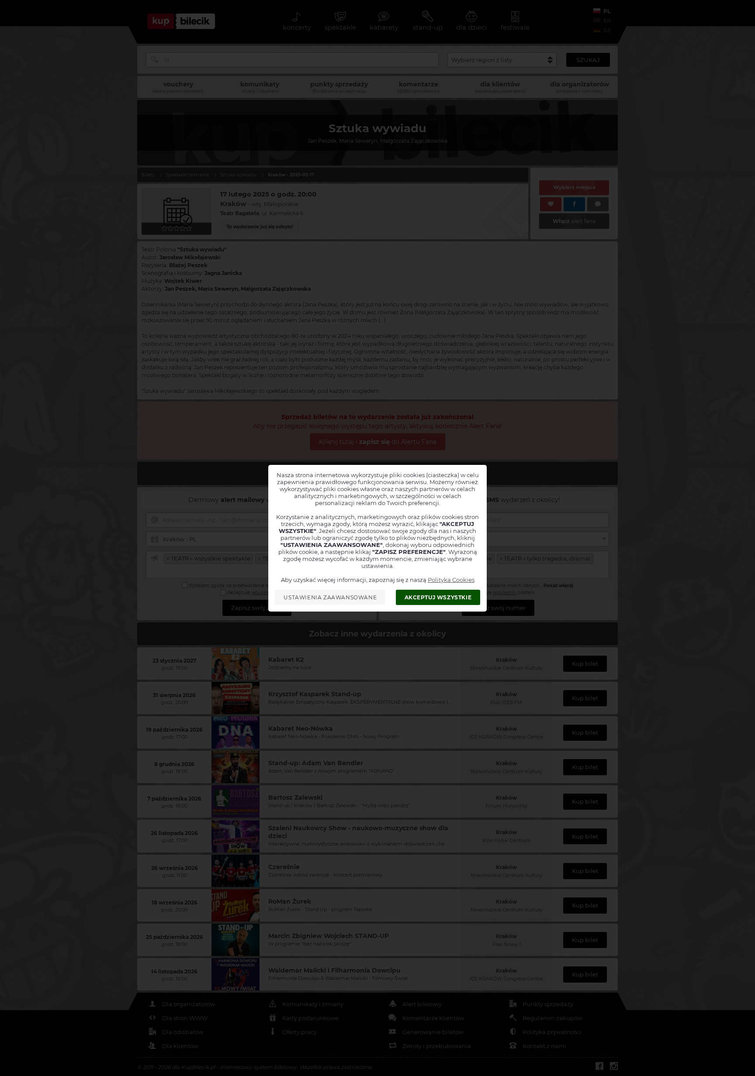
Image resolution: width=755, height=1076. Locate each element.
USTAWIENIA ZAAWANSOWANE (330, 597)
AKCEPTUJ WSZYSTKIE (438, 597)
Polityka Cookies (451, 579)
